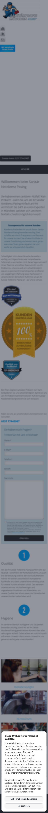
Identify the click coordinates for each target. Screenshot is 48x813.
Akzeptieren (24, 806)
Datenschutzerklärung (28, 772)
